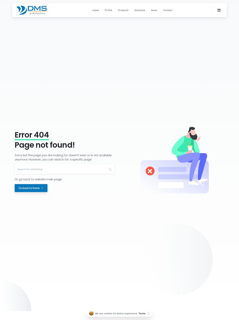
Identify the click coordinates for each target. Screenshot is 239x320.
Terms (142, 313)
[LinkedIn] (219, 10)
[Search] (110, 169)
